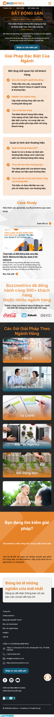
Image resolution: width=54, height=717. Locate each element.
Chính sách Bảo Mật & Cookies (14, 688)
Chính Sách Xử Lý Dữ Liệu (12, 691)
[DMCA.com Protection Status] (27, 698)
